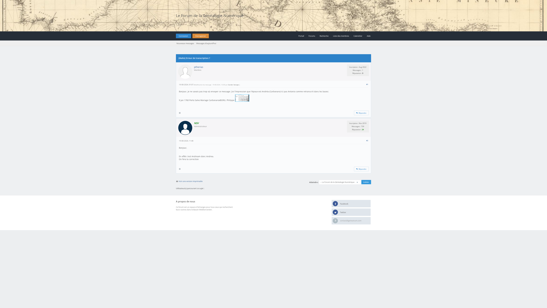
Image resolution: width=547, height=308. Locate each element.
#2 (367, 140)
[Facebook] (335, 203)
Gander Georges (233, 85)
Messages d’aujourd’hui (206, 43)
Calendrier (358, 36)
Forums (312, 36)
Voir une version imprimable (191, 181)
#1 (367, 84)
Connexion (183, 36)
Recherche (324, 36)
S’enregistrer (200, 36)
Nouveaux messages (185, 43)
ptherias (198, 67)
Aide (369, 36)
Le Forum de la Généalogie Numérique (209, 15)
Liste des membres (341, 36)
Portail (301, 36)
